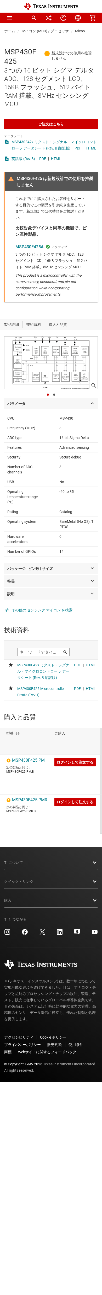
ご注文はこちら (51, 124)
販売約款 (54, 1045)
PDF (78, 148)
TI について (13, 862)
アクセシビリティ (18, 1037)
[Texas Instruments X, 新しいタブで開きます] (42, 934)
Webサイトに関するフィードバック (47, 1052)
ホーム (9, 31)
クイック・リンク (18, 881)
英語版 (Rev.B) (23, 159)
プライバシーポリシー (22, 1045)
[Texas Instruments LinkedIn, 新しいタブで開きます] (59, 934)
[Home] (51, 6)
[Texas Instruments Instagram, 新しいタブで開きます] (7, 934)
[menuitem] (34, 18)
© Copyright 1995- (23, 1064)
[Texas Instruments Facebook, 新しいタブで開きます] (25, 934)
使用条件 (76, 1045)
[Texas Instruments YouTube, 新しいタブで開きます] (95, 934)
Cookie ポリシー (53, 1037)
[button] (9, 18)
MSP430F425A (29, 246)
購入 (8, 900)
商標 (8, 1052)
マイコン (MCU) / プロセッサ (45, 31)
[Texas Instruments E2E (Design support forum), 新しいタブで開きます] (77, 934)
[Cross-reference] (48, 18)
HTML (91, 148)
